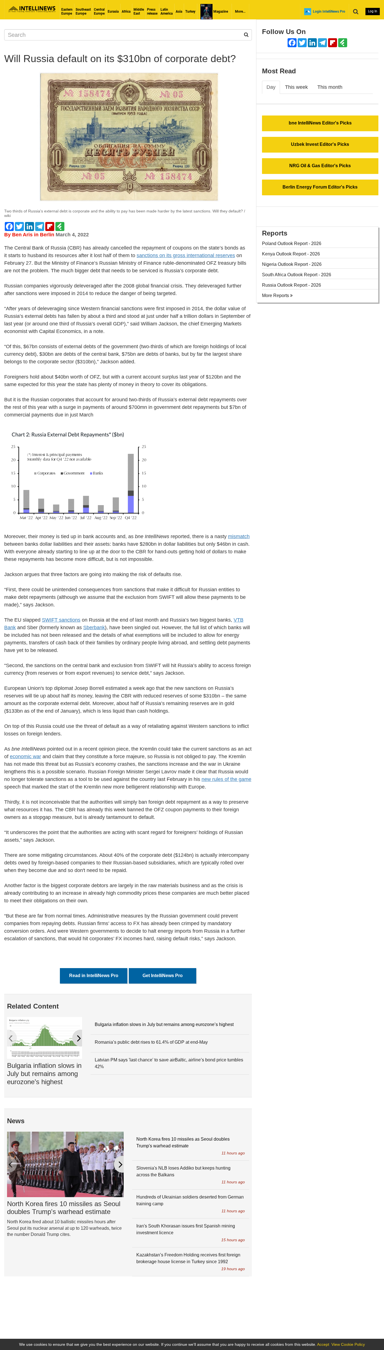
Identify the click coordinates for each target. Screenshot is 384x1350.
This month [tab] (329, 87)
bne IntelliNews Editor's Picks (320, 123)
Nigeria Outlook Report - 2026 (292, 264)
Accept (323, 1344)
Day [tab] (270, 87)
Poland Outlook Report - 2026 (291, 243)
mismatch (239, 536)
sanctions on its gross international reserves (186, 255)
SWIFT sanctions (61, 620)
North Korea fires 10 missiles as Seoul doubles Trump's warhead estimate (63, 1208)
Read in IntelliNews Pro (93, 975)
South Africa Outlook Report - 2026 (296, 274)
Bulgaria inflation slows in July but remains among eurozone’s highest (44, 1074)
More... (240, 11)
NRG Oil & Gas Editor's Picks (320, 165)
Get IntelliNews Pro (163, 975)
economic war (25, 756)
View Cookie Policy (348, 1344)
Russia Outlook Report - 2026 (291, 285)
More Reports (276, 295)
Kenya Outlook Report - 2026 (291, 254)
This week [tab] (296, 87)
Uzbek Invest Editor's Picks (320, 144)
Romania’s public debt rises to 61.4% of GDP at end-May (151, 1042)
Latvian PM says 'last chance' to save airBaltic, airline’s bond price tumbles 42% (169, 1063)
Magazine (220, 11)
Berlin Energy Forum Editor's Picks (320, 187)
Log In (372, 11)
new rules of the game (226, 779)
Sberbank (94, 627)
